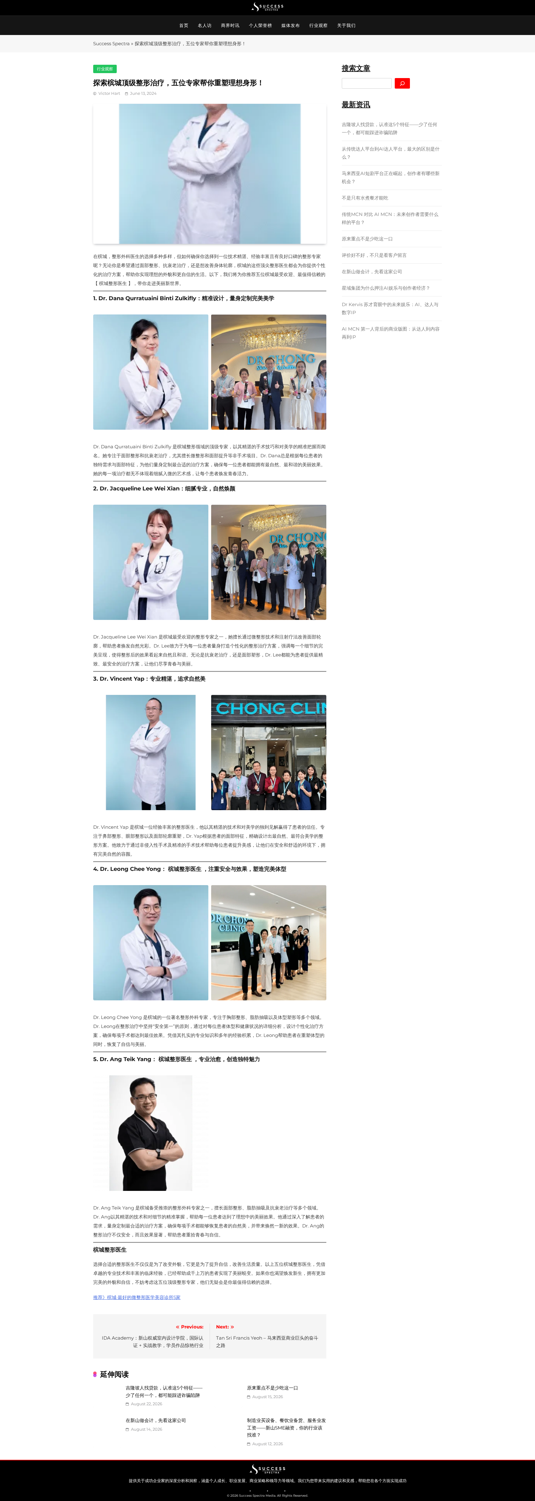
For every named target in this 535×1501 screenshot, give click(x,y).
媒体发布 (290, 25)
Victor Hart (109, 93)
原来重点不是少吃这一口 (279, 1421)
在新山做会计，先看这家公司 (157, 1454)
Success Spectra (111, 43)
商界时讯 (230, 25)
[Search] (413, 83)
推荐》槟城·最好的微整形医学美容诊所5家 (137, 1331)
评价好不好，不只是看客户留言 (385, 255)
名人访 (205, 25)
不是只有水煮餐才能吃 (376, 198)
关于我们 (346, 25)
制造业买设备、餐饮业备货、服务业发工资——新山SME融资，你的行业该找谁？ (294, 1461)
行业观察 (318, 25)
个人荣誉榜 (260, 25)
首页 (184, 25)
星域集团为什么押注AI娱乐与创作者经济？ (397, 288)
